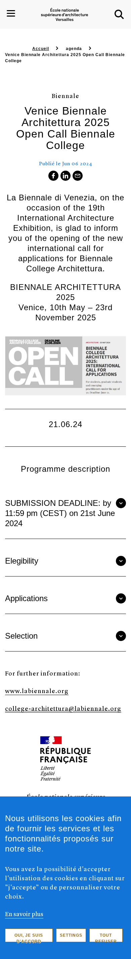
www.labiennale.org (37, 690)
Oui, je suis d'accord (28, 937)
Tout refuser (106, 937)
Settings (71, 935)
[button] (119, 14)
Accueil (40, 48)
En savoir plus (24, 913)
